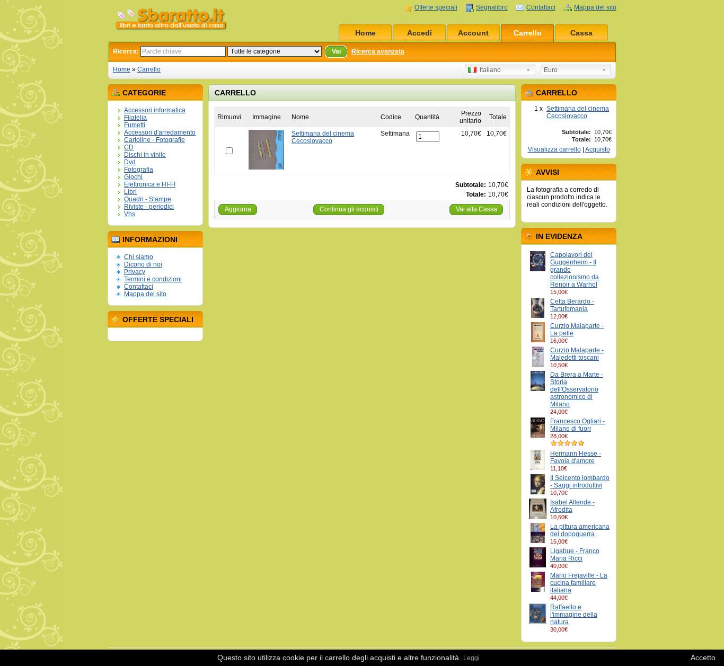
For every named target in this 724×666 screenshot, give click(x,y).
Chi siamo (138, 257)
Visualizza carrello (554, 149)
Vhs (129, 214)
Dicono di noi (143, 264)
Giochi (133, 177)
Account (473, 33)
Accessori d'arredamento (160, 132)
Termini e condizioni (153, 279)
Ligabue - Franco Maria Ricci (574, 554)
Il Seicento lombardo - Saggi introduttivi (580, 481)
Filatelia (135, 117)
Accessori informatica (155, 110)
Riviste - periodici (149, 206)
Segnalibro (492, 7)
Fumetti (134, 125)
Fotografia (138, 169)
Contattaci (540, 7)
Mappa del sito (595, 7)
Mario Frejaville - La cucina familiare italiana (578, 583)
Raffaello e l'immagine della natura (573, 614)
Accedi (419, 33)
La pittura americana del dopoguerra (580, 530)
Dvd (130, 162)
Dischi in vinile (145, 154)
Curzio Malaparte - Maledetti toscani (577, 354)
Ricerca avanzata (377, 51)
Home (365, 33)
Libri (130, 192)
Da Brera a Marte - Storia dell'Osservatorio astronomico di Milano (576, 389)
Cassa (581, 33)
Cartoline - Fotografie (154, 140)
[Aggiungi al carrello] (572, 292)
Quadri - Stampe (147, 199)
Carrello (528, 33)
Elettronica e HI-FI (149, 184)
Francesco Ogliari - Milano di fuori (577, 425)
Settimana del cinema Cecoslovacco (577, 112)
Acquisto (597, 149)
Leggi (471, 658)
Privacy (134, 272)
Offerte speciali (435, 7)
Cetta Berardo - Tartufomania (572, 305)
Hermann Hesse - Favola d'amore (575, 457)
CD (129, 147)
